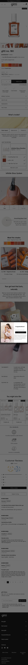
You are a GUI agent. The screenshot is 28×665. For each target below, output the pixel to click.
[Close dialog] (26, 322)
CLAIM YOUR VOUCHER (20, 332)
